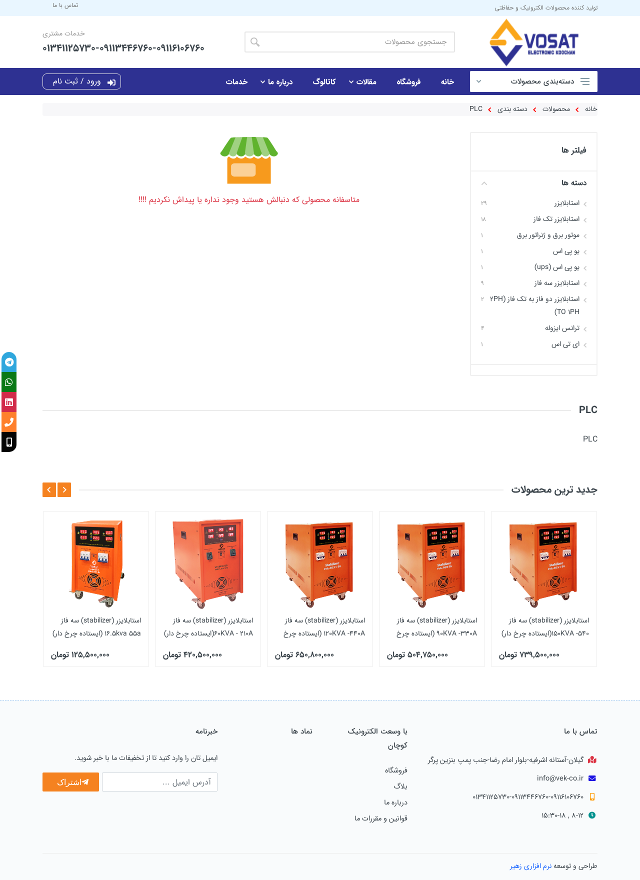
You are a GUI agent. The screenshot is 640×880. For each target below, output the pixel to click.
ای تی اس (566, 344)
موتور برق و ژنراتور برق (548, 235)
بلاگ (401, 786)
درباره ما (396, 802)
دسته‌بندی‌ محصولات (542, 81)
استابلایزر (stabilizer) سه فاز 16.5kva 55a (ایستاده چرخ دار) (96, 627)
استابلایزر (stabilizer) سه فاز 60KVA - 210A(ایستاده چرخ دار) (208, 627)
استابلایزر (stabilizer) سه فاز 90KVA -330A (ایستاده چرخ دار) (436, 633)
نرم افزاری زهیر (531, 866)
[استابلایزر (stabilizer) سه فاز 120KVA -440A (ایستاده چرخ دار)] (320, 564)
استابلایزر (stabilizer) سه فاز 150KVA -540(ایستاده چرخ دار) (545, 627)
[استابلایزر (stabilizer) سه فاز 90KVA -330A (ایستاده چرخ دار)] (432, 564)
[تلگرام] (9, 362)
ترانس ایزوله (562, 328)
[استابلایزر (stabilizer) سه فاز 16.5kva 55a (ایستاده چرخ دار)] (96, 564)
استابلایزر (567, 203)
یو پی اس (566, 251)
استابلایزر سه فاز (557, 283)
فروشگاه (396, 770)
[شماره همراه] (9, 442)
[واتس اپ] (9, 382)
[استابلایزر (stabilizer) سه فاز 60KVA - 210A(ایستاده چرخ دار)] (208, 564)
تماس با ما (65, 5)
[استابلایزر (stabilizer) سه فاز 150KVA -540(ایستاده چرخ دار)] (544, 564)
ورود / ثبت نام (78, 81)
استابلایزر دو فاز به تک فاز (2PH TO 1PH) (535, 305)
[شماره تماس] (9, 422)
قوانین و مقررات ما (381, 818)
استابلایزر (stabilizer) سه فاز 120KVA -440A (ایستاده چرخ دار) (324, 633)
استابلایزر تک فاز (557, 219)
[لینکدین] (9, 402)
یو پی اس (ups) (557, 267)
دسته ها (574, 182)
